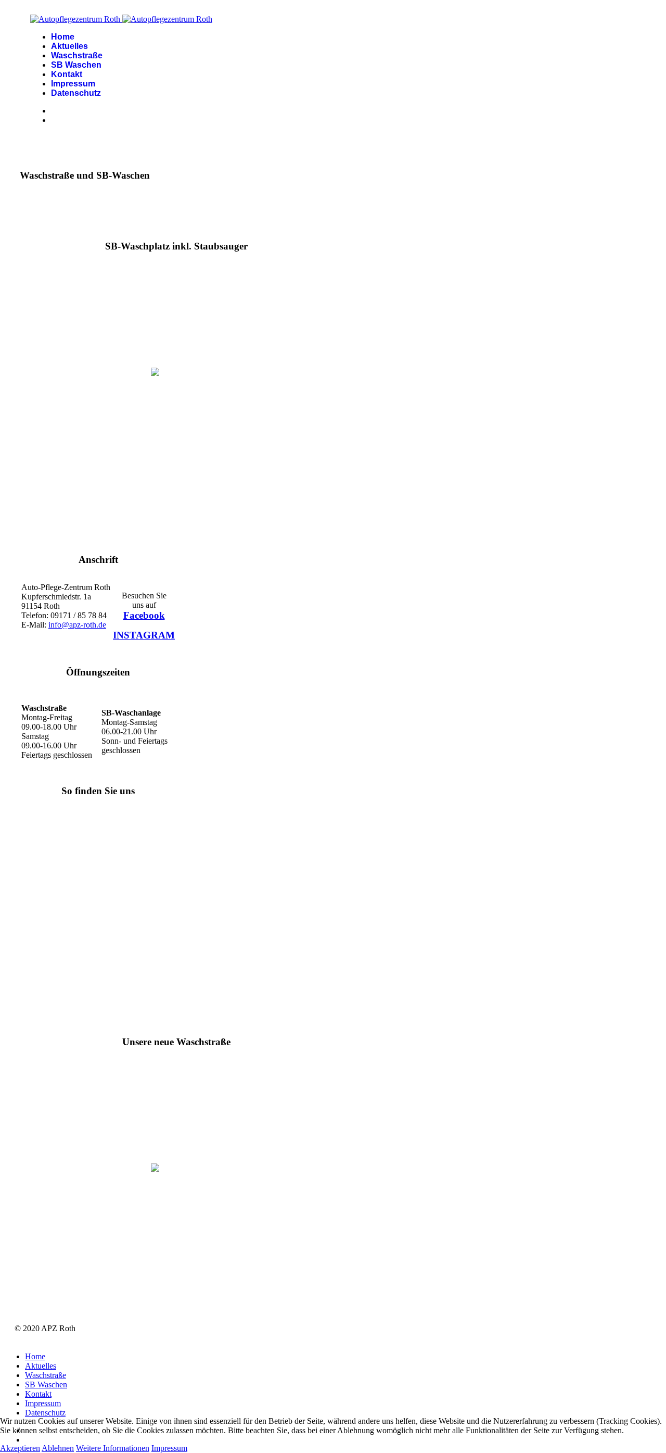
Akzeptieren (20, 1448)
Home (62, 36)
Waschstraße (77, 55)
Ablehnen (58, 1448)
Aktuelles (69, 46)
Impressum (73, 83)
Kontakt (66, 74)
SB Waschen (76, 64)
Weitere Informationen (112, 1448)
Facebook (144, 615)
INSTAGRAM (144, 635)
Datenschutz (76, 93)
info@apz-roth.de (77, 624)
